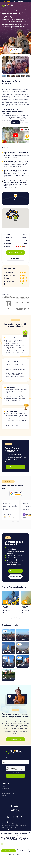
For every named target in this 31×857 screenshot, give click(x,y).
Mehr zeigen (15, 122)
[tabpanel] (15, 197)
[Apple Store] (15, 805)
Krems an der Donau (11, 827)
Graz (6, 824)
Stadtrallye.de (5, 800)
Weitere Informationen (6, 841)
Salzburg (14, 824)
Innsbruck (20, 824)
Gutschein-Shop (6, 788)
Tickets (3, 786)
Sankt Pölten (5, 825)
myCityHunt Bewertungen (8, 793)
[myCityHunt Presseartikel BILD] (8, 303)
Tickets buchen (16, 467)
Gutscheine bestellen (16, 739)
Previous (12, 523)
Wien (3, 824)
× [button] (29, 832)
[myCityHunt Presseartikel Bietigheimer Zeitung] (22, 298)
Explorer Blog (5, 791)
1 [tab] (13, 202)
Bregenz (25, 825)
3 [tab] (17, 202)
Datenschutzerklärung (15, 772)
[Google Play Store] (15, 810)
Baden (3, 827)
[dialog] (15, 844)
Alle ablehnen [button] (23, 850)
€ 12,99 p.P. (16, 252)
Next (18, 523)
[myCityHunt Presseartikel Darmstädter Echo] (22, 303)
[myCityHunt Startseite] (9, 5)
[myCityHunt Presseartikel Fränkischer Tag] (22, 309)
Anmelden (15, 776)
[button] (15, 854)
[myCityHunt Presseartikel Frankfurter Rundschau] (8, 308)
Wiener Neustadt (13, 825)
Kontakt (4, 795)
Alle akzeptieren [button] (8, 850)
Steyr (20, 825)
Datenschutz (5, 797)
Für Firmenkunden (15, 258)
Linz (10, 824)
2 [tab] (15, 202)
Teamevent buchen (15, 570)
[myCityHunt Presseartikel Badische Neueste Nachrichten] (8, 297)
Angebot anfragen (15, 576)
